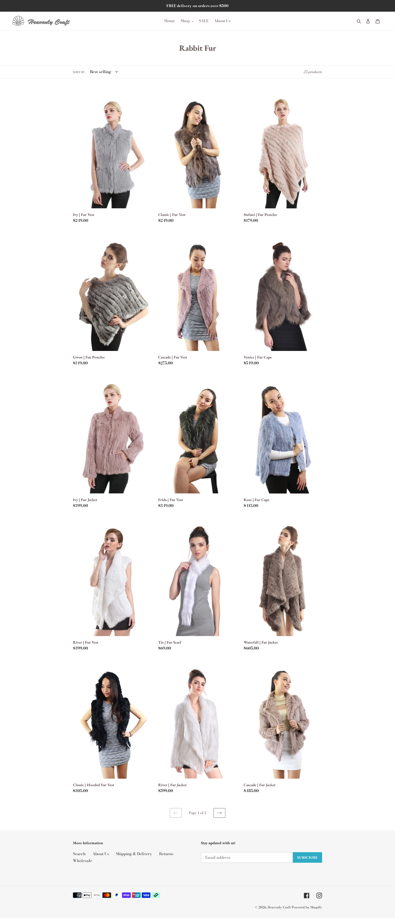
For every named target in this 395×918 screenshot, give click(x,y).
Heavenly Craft (279, 907)
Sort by (79, 72)
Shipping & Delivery (134, 854)
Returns (166, 854)
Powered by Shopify (307, 907)
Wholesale (82, 861)
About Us (100, 854)
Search (79, 854)
